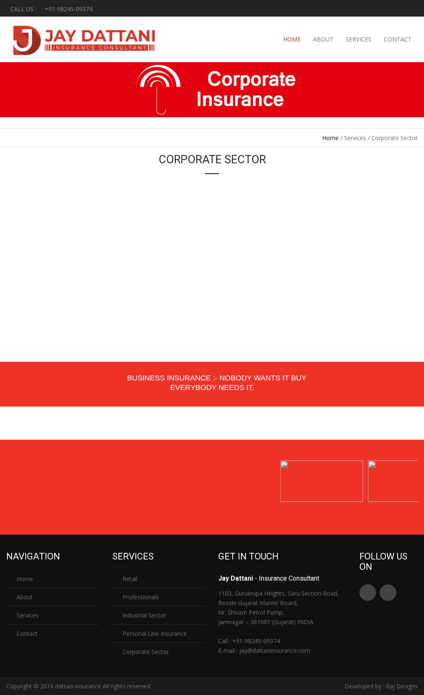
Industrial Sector (143, 615)
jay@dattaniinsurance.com (274, 650)
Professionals (140, 597)
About (323, 39)
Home (292, 39)
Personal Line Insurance (154, 633)
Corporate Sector (145, 652)
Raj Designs (402, 686)
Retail (129, 579)
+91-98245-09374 (256, 641)
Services (358, 39)
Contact (398, 39)
